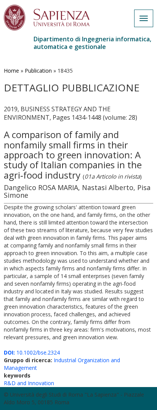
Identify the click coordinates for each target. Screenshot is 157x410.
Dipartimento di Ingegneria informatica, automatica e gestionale (92, 43)
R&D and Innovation (29, 383)
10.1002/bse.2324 (32, 352)
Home (11, 70)
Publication (38, 70)
